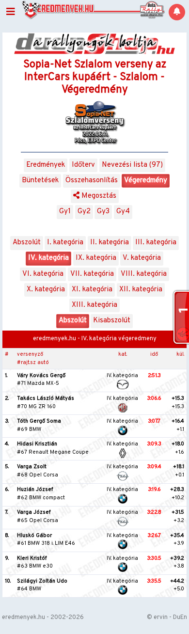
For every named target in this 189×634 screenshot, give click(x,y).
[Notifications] (177, 12)
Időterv (83, 165)
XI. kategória (92, 289)
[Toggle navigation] (10, 12)
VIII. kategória (144, 274)
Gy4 (123, 211)
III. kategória (155, 242)
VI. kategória (42, 274)
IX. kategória (96, 258)
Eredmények (45, 165)
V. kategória (142, 258)
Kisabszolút (111, 320)
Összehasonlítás (91, 180)
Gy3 (103, 211)
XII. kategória (140, 289)
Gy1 (65, 211)
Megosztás (97, 196)
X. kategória (46, 289)
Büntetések (40, 180)
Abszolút (27, 242)
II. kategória (109, 242)
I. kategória (65, 242)
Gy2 (84, 211)
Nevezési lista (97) (132, 165)
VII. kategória (92, 274)
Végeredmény (145, 180)
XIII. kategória (94, 305)
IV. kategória (48, 258)
